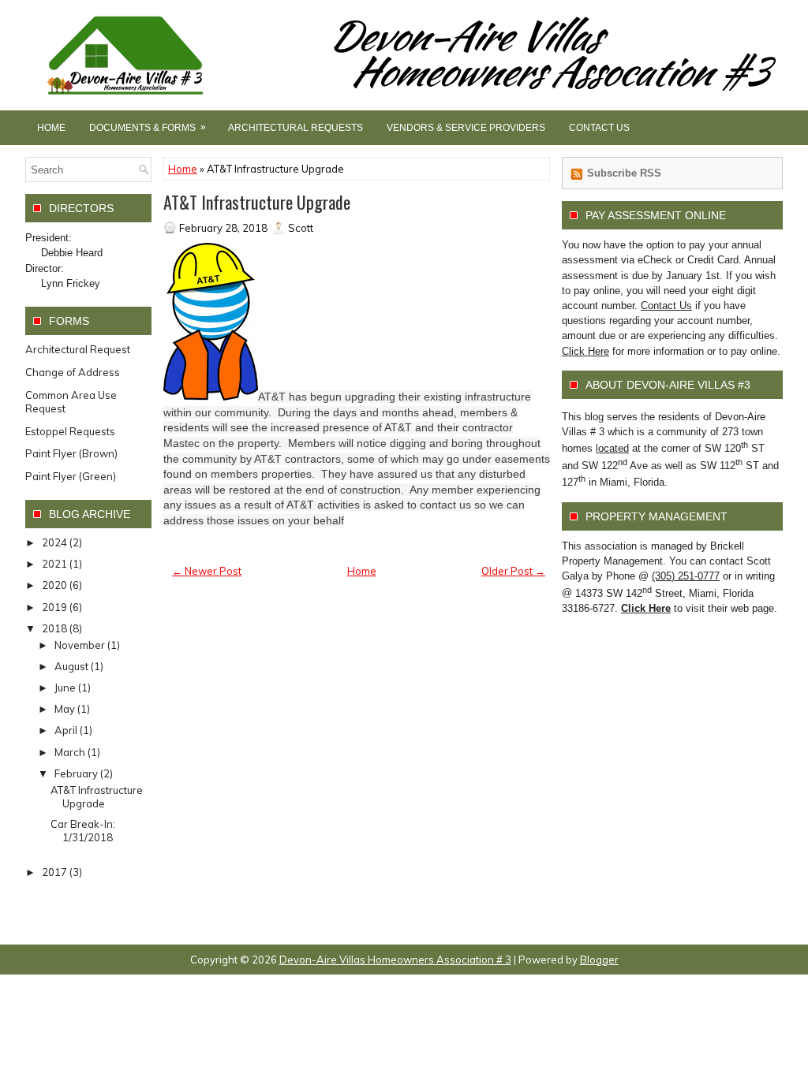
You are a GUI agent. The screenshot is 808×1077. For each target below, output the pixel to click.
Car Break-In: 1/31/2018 (82, 831)
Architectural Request (77, 349)
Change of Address (72, 372)
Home (51, 127)
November (79, 645)
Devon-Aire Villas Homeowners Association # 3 (395, 959)
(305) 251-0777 (686, 576)
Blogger (599, 959)
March (69, 752)
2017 (54, 872)
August (71, 666)
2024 (54, 542)
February (76, 773)
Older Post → (513, 571)
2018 (54, 628)
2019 (54, 607)
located (612, 448)
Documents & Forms (147, 127)
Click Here (585, 351)
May (64, 708)
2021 (54, 563)
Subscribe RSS (624, 173)
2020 (54, 585)
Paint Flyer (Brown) (71, 453)
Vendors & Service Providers (466, 127)
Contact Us (599, 127)
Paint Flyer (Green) (70, 476)
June (65, 687)
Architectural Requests (295, 127)
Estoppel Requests (70, 431)
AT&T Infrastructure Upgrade (256, 201)
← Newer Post (206, 571)
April (65, 730)
